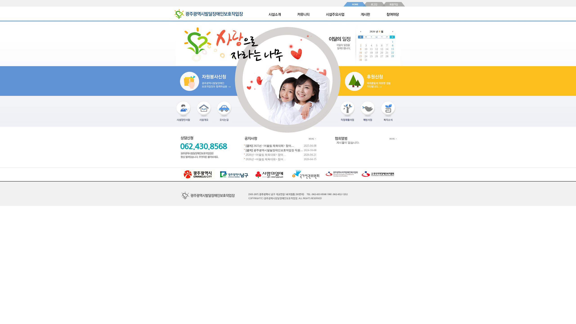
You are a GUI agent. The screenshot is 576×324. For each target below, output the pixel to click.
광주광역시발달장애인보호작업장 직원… (278, 150)
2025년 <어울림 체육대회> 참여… (274, 145)
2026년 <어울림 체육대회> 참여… (266, 154)
